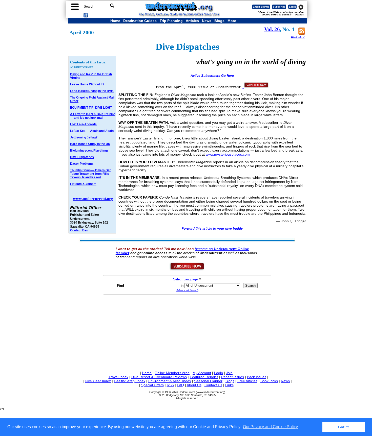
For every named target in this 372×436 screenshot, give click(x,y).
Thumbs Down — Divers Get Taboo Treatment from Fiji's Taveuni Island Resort (90, 173)
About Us (194, 385)
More (232, 21)
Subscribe (279, 6)
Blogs (219, 21)
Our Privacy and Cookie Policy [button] (270, 427)
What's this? (298, 37)
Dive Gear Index (98, 381)
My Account (202, 373)
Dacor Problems (82, 163)
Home (115, 21)
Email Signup (261, 6)
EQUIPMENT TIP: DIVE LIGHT (91, 107)
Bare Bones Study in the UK (90, 144)
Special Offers (152, 385)
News (206, 21)
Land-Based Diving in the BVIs (92, 91)
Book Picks (269, 381)
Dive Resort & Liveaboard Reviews (159, 377)
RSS (170, 385)
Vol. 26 (272, 29)
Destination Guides (140, 21)
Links (229, 385)
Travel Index (118, 377)
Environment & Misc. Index (169, 381)
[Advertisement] (187, 332)
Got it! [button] (343, 427)
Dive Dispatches (82, 157)
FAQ (180, 385)
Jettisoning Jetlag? (83, 137)
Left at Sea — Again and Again (92, 131)
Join (229, 373)
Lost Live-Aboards (83, 124)
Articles (192, 21)
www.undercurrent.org (93, 199)
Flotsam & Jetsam (83, 184)
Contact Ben (79, 230)
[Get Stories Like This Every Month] (256, 87)
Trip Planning (171, 21)
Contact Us (213, 385)
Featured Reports (204, 377)
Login (292, 6)
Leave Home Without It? (87, 84)
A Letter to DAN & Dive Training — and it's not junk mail (92, 115)
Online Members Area (172, 373)
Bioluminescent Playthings (89, 150)
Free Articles (247, 381)
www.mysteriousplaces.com (228, 154)
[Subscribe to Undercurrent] (187, 270)
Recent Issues (232, 377)
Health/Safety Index (129, 381)
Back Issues (256, 377)
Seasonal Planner (208, 381)
